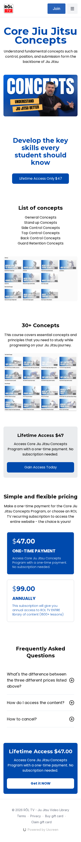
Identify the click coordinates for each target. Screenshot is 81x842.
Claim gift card (41, 822)
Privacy (35, 816)
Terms (21, 816)
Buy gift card (54, 816)
